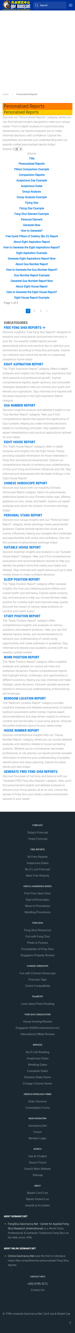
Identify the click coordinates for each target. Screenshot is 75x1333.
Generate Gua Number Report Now (32, 281)
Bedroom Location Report (25, 698)
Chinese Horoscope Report (25, 483)
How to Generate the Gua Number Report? (31, 269)
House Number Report (21, 730)
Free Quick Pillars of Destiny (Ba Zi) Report (32, 236)
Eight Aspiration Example (31, 253)
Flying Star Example (31, 208)
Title (31, 158)
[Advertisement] (37, 53)
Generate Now (31, 225)
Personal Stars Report (23, 515)
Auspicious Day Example (31, 180)
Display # (9, 149)
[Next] (47, 311)
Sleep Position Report (22, 579)
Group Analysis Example (32, 197)
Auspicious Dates (31, 186)
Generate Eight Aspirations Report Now (31, 258)
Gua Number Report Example (32, 275)
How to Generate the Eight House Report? (31, 292)
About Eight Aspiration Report (32, 241)
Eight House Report (19, 442)
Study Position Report (22, 616)
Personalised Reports (32, 163)
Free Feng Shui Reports (23, 327)
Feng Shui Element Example (31, 214)
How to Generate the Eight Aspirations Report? (31, 247)
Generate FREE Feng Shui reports (31, 771)
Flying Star (31, 202)
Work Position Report (21, 657)
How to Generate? (32, 230)
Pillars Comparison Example (31, 169)
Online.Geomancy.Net (21, 1256)
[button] (70, 5)
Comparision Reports (32, 175)
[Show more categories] (44, 327)
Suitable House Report (22, 547)
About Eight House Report (31, 286)
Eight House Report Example (31, 297)
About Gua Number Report (32, 264)
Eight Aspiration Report (23, 364)
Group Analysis (31, 191)
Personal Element (31, 219)
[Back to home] (17, 5)
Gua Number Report (19, 405)
